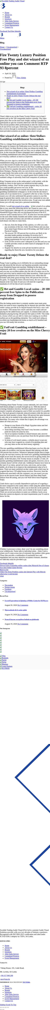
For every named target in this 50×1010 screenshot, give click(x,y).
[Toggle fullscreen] (6, 1007)
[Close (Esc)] (1, 1007)
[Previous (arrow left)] (1, 1009)
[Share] (3, 1007)
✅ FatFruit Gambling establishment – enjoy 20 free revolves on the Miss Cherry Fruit (24, 107)
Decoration (9, 585)
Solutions (8, 952)
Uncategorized (11, 47)
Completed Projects (12, 956)
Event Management (12, 958)
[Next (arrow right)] (3, 1009)
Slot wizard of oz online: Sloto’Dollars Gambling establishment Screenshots (25, 93)
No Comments (22, 605)
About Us (8, 948)
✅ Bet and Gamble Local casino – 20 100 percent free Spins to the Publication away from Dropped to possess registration (24, 102)
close (2, 576)
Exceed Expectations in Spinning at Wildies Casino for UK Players (26, 601)
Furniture (8, 589)
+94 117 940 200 (6, 975)
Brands (7, 950)
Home (2, 47)
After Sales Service (12, 954)
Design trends (10, 587)
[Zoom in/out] (8, 1007)
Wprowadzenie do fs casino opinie (16, 610)
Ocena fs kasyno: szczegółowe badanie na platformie (22, 619)
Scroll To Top (11, 1005)
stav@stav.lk (5, 979)
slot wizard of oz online (20, 206)
